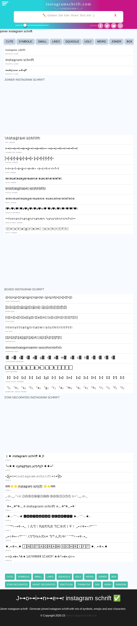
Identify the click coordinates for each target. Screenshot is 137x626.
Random (121, 584)
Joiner (116, 41)
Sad (97, 584)
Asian (107, 584)
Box (129, 41)
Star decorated (17, 584)
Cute (9, 41)
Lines (56, 41)
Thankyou (83, 584)
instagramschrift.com (68, 4)
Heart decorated (43, 584)
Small (42, 41)
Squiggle (72, 41)
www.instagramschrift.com (81, 615)
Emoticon (66, 584)
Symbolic (26, 41)
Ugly (88, 41)
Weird (101, 41)
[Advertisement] (69, 109)
